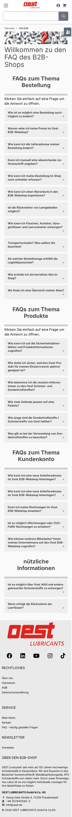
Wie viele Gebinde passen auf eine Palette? (31, 403)
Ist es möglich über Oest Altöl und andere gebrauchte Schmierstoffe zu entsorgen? (35, 586)
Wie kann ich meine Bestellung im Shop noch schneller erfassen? (34, 177)
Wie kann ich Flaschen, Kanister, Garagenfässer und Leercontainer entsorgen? (35, 225)
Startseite (9, 28)
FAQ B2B (23, 28)
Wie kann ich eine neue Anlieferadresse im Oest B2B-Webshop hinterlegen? (34, 477)
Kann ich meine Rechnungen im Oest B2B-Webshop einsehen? (32, 509)
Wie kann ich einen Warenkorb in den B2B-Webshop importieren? (33, 193)
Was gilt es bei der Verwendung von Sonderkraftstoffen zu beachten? (35, 435)
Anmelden (8, 747)
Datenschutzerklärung (15, 692)
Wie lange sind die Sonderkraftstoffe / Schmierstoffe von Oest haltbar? (33, 419)
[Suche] (63, 16)
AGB (4, 687)
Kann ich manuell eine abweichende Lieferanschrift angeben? (35, 161)
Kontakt (6, 722)
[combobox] (31, 16)
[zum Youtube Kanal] (36, 656)
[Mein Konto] (58, 5)
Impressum (8, 682)
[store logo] (31, 5)
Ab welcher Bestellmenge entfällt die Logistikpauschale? (33, 260)
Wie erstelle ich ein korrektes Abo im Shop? (33, 276)
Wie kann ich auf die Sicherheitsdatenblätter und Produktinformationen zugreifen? (34, 347)
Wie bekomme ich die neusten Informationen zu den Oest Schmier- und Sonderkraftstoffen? (34, 386)
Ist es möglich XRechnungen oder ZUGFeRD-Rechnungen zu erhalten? (34, 524)
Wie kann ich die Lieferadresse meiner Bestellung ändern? (33, 146)
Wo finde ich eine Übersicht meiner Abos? (36, 290)
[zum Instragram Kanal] (50, 656)
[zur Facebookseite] (9, 656)
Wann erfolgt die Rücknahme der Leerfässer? (30, 605)
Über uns (7, 678)
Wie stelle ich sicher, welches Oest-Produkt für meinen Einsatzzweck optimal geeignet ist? (35, 366)
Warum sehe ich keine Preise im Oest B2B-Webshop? (33, 130)
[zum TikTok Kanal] (63, 656)
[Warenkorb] (64, 5)
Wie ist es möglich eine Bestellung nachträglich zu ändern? (35, 114)
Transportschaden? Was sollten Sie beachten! (31, 244)
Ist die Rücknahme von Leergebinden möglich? (32, 209)
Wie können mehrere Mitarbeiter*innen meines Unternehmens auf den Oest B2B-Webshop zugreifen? (36, 542)
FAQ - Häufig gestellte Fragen (20, 727)
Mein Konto (8, 717)
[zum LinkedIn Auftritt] (23, 656)
